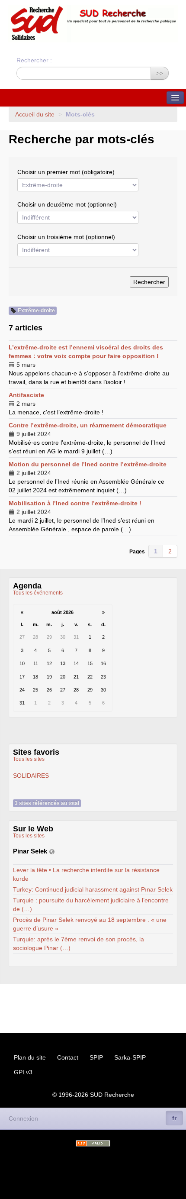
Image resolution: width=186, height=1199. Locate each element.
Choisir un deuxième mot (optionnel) (67, 204)
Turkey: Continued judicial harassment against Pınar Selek (93, 889)
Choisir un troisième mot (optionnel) (66, 236)
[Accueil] (93, 23)
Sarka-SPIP (130, 1057)
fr (174, 1118)
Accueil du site (35, 114)
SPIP (96, 1057)
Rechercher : (34, 60)
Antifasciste (26, 394)
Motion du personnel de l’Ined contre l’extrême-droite (88, 464)
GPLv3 (23, 1072)
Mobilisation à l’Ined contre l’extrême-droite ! (75, 503)
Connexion (23, 1118)
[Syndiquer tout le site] (93, 1143)
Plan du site (30, 1057)
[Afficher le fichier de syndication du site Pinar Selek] (52, 851)
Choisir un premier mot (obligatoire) (66, 171)
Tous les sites (29, 759)
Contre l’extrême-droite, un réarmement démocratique (88, 425)
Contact (67, 1057)
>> (159, 73)
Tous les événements (38, 593)
